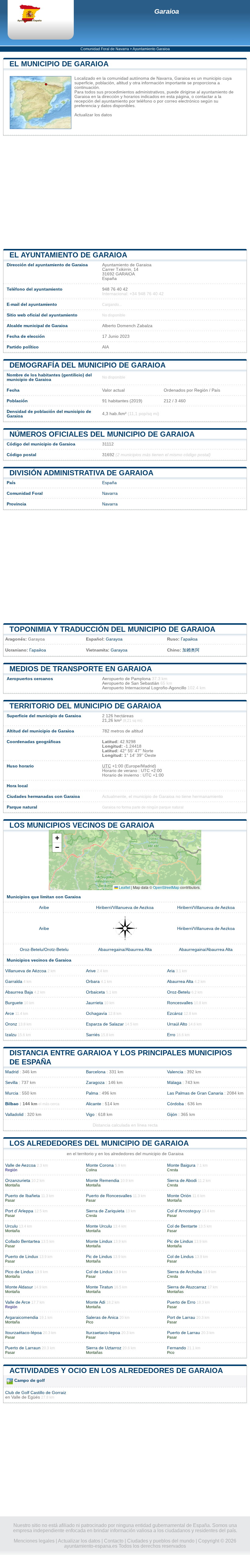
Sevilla (11, 1082)
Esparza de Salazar (105, 1024)
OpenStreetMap (166, 887)
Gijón (172, 1114)
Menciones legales (34, 1540)
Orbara (93, 981)
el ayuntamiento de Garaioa (68, 255)
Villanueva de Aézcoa (25, 971)
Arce (9, 1013)
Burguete (14, 1003)
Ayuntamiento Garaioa (151, 49)
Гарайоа (189, 639)
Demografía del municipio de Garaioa (87, 365)
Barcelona (95, 1072)
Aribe (44, 907)
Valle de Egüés (25, 1397)
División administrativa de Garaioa (81, 473)
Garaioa (166, 11)
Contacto (113, 1540)
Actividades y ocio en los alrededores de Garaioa (116, 1370)
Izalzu (10, 1035)
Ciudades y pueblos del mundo (161, 1540)
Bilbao (12, 1104)
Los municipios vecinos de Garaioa (81, 825)
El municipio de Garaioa (59, 64)
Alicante (93, 1104)
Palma (92, 1093)
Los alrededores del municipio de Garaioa (99, 1143)
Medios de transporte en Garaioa (80, 669)
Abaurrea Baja (19, 992)
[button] (57, 838)
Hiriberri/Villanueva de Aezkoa (125, 907)
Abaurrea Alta (180, 981)
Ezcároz (175, 1013)
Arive (91, 971)
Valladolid (14, 1114)
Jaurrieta (94, 1003)
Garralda (13, 981)
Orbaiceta (95, 992)
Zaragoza (95, 1082)
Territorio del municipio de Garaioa (85, 706)
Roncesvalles (180, 1003)
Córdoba (175, 1104)
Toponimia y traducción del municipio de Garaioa (112, 629)
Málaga (174, 1082)
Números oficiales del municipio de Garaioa (102, 434)
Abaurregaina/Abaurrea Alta (125, 949)
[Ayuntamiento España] (35, 14)
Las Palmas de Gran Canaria (195, 1093)
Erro (171, 1035)
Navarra (110, 493)
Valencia (175, 1072)
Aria (171, 971)
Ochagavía (96, 1013)
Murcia (11, 1093)
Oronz (11, 1024)
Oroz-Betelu (178, 992)
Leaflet (124, 887)
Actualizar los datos (93, 115)
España (109, 482)
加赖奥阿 (190, 650)
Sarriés (93, 1035)
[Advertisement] (125, 192)
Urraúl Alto (177, 1024)
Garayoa (114, 639)
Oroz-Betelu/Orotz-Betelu (44, 949)
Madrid (12, 1072)
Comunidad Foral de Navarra (104, 49)
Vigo (90, 1114)
